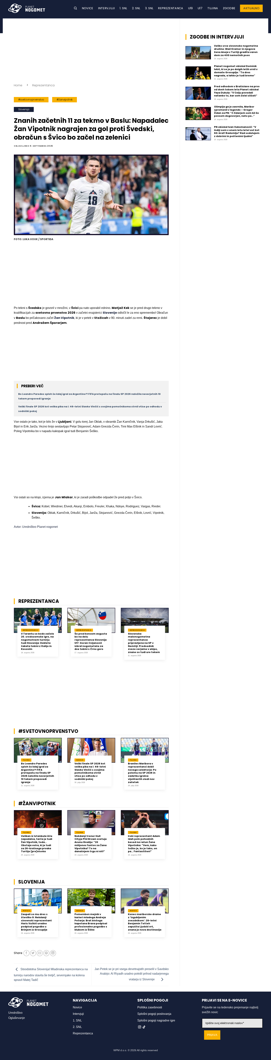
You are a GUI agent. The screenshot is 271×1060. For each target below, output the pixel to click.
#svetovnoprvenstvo (31, 99)
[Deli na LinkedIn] (53, 953)
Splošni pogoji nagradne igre (156, 1020)
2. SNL (136, 8)
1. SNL (123, 8)
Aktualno (251, 8)
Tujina (212, 8)
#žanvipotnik (64, 99)
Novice (87, 8)
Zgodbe (229, 8)
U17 (200, 8)
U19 (190, 8)
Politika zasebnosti (149, 1007)
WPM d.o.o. (120, 1050)
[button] (75, 8)
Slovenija (23, 109)
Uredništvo (15, 1012)
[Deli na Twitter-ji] (33, 953)
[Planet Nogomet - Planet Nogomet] (26, 8)
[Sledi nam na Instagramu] (139, 1027)
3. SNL (149, 8)
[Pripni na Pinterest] (46, 953)
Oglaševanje (16, 1017)
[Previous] (9, 636)
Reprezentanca (170, 8)
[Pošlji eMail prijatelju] (40, 953)
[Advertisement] (91, 50)
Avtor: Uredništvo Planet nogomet (36, 526)
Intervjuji (106, 8)
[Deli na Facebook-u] (26, 953)
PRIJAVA (212, 1035)
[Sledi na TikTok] (144, 1027)
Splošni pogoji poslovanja (154, 1013)
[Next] (173, 636)
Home (18, 85)
